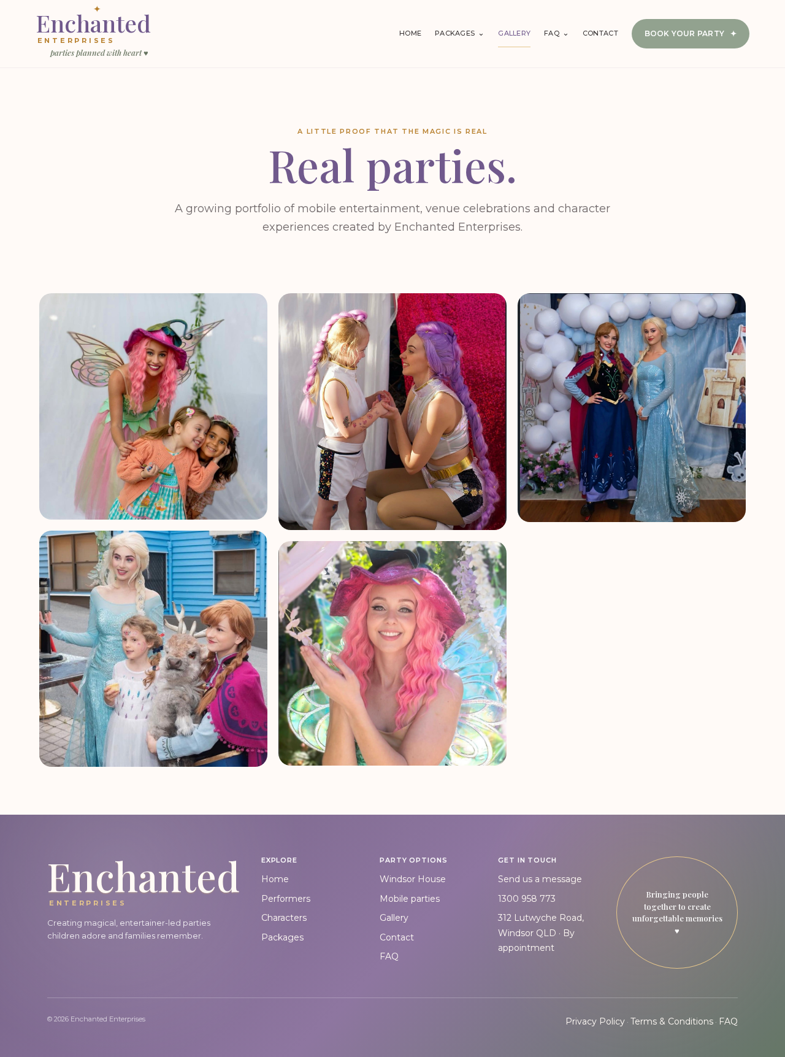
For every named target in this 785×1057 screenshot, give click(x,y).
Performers (285, 898)
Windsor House (413, 879)
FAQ (389, 956)
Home (410, 33)
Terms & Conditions (671, 1021)
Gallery (514, 33)
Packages (282, 937)
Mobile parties (410, 898)
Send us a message (540, 879)
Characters (284, 917)
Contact (600, 33)
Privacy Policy (595, 1021)
